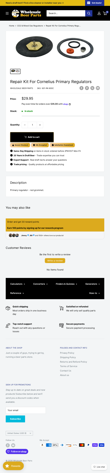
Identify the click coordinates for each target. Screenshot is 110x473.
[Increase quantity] (40, 125)
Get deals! (97, 3)
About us (64, 375)
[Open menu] (7, 13)
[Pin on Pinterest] (87, 88)
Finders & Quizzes (65, 284)
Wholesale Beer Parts (21, 88)
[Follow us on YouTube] (13, 445)
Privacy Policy (67, 353)
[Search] (88, 13)
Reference (16, 293)
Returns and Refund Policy (73, 361)
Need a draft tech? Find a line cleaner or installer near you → (35, 3)
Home (11, 26)
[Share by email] (98, 88)
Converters (39, 284)
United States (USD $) (16, 433)
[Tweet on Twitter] (92, 88)
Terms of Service (68, 366)
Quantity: (15, 124)
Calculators (16, 284)
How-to (93, 293)
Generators (91, 284)
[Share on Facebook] (81, 88)
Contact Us (65, 370)
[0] (105, 13)
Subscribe (15, 418)
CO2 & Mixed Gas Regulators (30, 26)
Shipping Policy (68, 357)
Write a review (55, 260)
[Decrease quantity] (25, 125)
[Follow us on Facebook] (8, 445)
